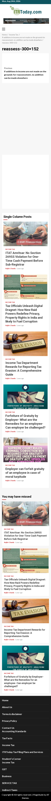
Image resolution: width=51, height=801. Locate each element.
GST (4, 769)
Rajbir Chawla (10, 268)
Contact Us (8, 727)
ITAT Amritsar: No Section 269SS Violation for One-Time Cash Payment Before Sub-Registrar (25, 234)
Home (5, 700)
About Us (7, 707)
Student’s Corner (11, 758)
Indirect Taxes (9, 790)
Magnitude (38, 794)
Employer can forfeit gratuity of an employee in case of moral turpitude (25, 450)
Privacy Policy (9, 720)
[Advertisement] (25, 181)
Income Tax (10, 249)
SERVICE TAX (9, 783)
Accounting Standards (14, 731)
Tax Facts (7, 738)
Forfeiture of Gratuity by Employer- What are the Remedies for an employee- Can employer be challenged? (25, 396)
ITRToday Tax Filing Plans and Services (22, 752)
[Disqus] (25, 120)
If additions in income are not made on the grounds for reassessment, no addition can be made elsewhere (25, 73)
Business (6, 776)
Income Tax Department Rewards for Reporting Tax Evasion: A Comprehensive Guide (25, 343)
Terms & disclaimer (12, 714)
